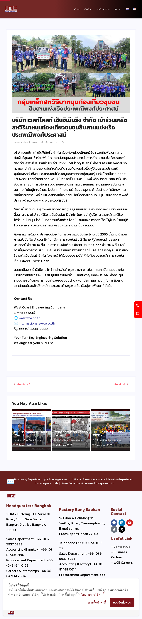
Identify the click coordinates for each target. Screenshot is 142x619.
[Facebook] (114, 522)
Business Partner (119, 554)
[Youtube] (129, 522)
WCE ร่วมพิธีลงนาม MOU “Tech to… (31, 433)
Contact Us (122, 546)
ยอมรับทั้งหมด (122, 602)
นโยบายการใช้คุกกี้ (91, 594)
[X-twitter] (122, 529)
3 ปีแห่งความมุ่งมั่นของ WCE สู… (109, 433)
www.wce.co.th (29, 317)
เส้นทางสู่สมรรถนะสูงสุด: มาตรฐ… (71, 433)
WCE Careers (123, 562)
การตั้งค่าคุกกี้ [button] (97, 602)
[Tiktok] (114, 529)
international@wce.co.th (37, 323)
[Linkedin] (122, 522)
